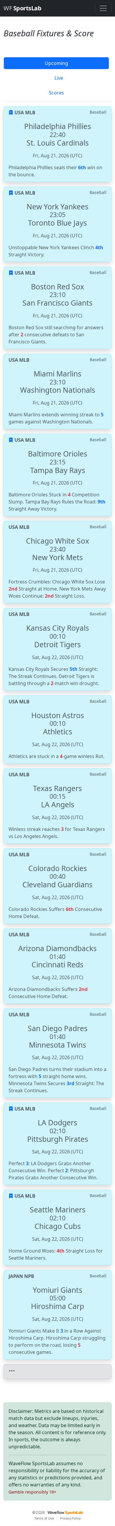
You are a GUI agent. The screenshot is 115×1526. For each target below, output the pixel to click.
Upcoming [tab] (56, 63)
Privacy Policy (70, 1518)
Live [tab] (58, 78)
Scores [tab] (56, 92)
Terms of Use (44, 1518)
